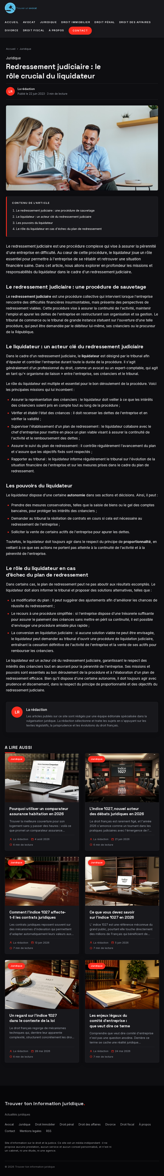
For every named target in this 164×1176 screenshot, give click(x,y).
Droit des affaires (135, 22)
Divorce (12, 30)
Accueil (12, 22)
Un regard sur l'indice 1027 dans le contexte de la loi (33, 1018)
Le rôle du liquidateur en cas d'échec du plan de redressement (59, 228)
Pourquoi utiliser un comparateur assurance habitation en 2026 (38, 811)
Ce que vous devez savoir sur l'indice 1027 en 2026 (112, 915)
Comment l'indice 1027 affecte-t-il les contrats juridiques (37, 915)
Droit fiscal (33, 30)
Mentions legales (30, 1131)
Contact (80, 30)
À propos (56, 30)
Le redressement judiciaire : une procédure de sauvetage (55, 210)
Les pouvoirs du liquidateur (34, 222)
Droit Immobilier (75, 22)
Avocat (29, 22)
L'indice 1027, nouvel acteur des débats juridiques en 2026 (117, 811)
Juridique (48, 22)
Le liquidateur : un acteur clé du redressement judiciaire (53, 216)
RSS (48, 1131)
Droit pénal (104, 22)
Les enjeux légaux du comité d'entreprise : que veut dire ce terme (110, 1020)
